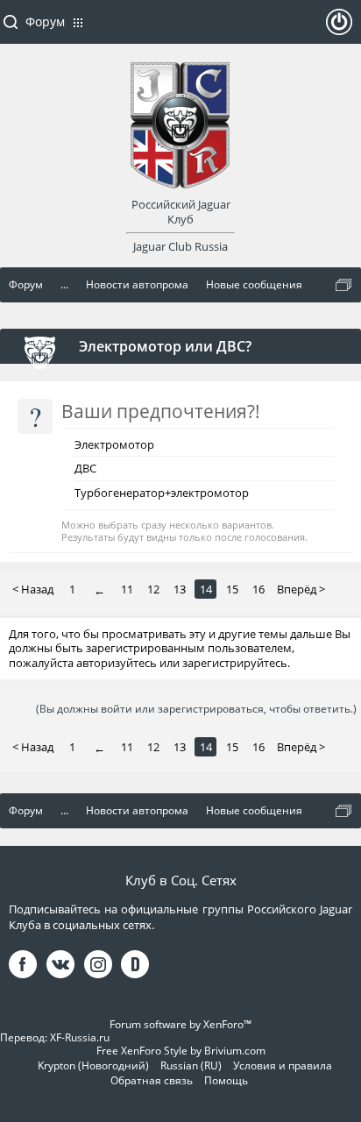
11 (127, 589)
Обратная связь (151, 1080)
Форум (45, 21)
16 (258, 589)
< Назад (32, 589)
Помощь (226, 1080)
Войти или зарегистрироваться (339, 29)
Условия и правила (282, 1065)
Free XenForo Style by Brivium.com (180, 1050)
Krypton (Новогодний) (93, 1065)
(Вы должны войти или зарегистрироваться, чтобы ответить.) (196, 708)
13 (179, 589)
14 (206, 589)
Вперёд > (301, 589)
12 (153, 589)
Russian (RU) (191, 1065)
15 (232, 589)
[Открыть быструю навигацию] (343, 285)
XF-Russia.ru (80, 1037)
